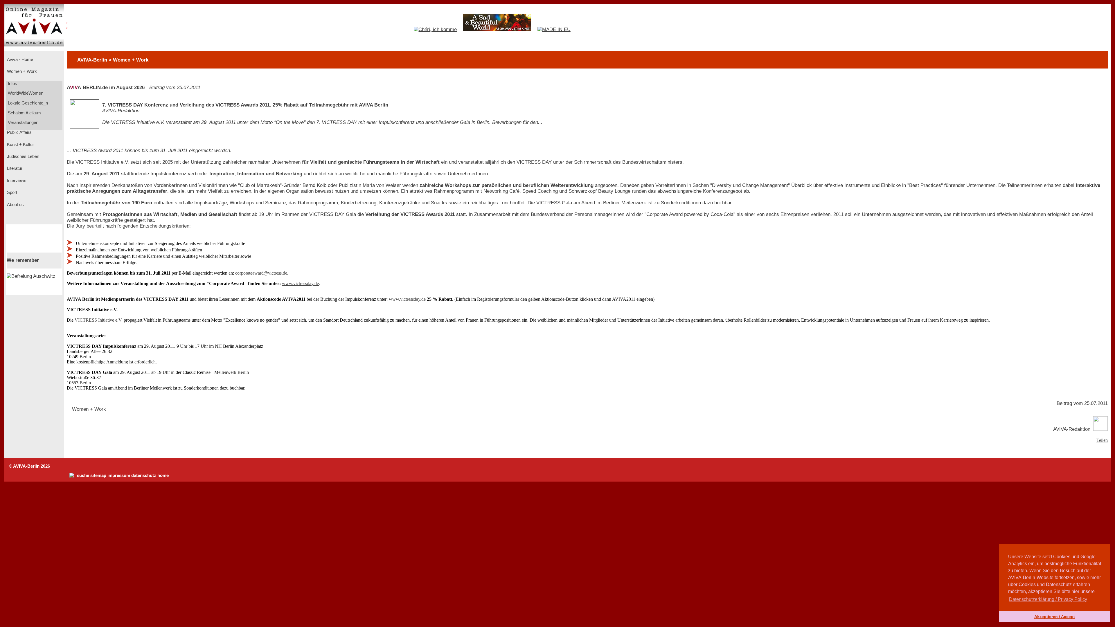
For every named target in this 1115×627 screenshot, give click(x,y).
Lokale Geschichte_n (27, 103)
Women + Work (21, 71)
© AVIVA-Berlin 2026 (29, 466)
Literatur (14, 168)
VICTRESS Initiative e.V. (99, 320)
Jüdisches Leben (22, 156)
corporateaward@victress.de (261, 273)
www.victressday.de (300, 283)
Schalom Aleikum (24, 113)
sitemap (98, 475)
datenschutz (143, 475)
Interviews (16, 180)
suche (83, 475)
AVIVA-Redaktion (1073, 429)
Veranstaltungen (22, 122)
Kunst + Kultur (20, 144)
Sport (11, 192)
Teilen (1102, 440)
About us (15, 204)
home (163, 475)
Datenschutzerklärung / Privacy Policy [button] (1048, 599)
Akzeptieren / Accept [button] (1054, 616)
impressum (118, 475)
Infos (12, 83)
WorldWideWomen (25, 93)
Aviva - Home (19, 59)
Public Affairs (19, 132)
